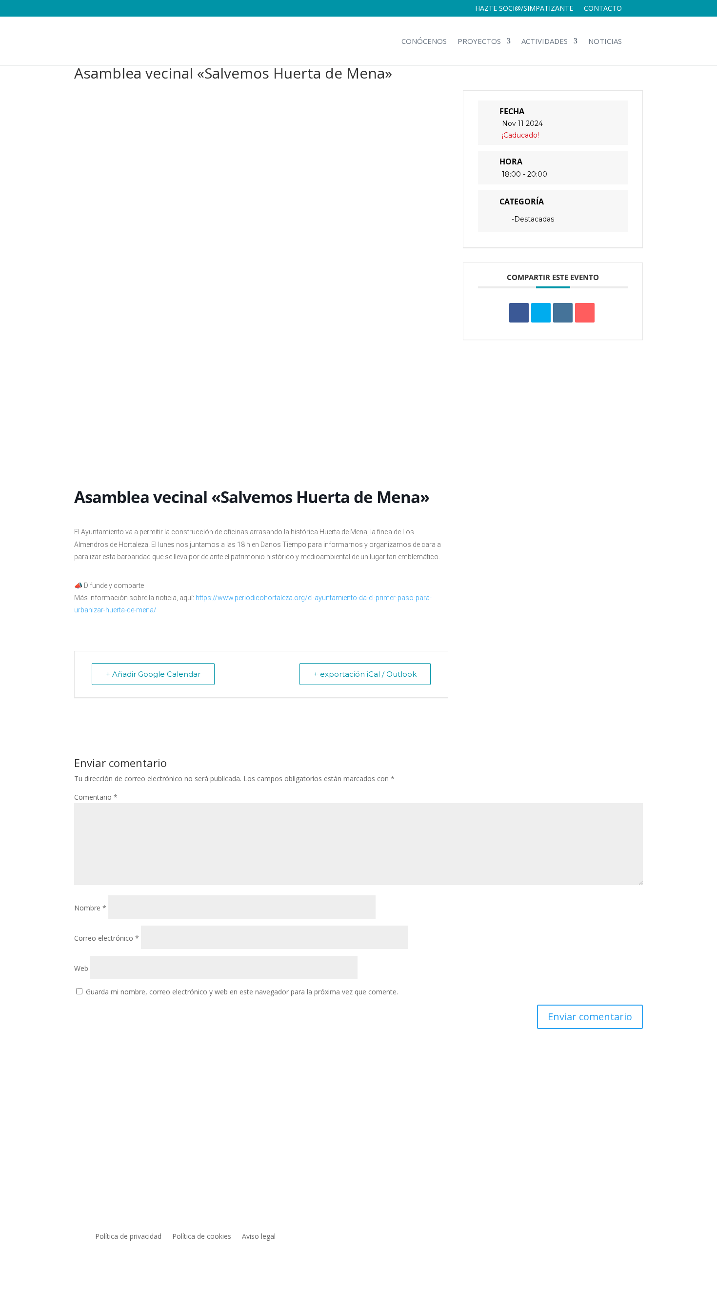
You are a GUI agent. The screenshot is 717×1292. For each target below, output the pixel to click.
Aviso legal (259, 1237)
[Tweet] (541, 313)
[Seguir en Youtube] (614, 1237)
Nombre (90, 907)
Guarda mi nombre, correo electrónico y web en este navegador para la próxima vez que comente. (242, 991)
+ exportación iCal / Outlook (365, 674)
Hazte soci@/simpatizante (524, 9)
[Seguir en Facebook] (555, 1237)
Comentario (96, 797)
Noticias (605, 41)
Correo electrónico (106, 938)
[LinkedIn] (563, 313)
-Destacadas (533, 219)
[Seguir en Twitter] (575, 1237)
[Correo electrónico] (585, 313)
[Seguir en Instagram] (594, 1237)
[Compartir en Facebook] (519, 313)
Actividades (544, 41)
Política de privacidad (128, 1237)
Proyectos (479, 41)
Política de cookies (201, 1237)
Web (81, 968)
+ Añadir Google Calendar (153, 674)
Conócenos (424, 41)
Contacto (603, 9)
